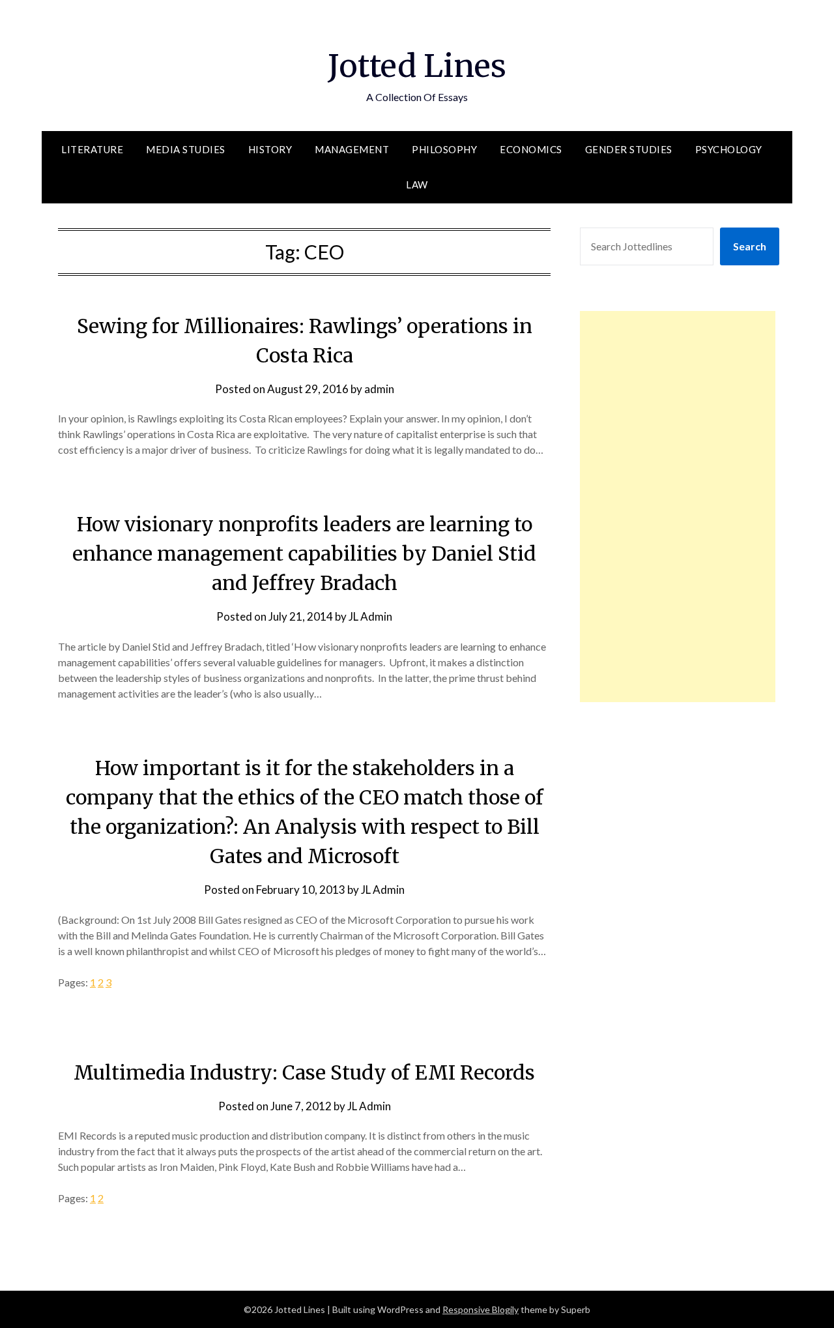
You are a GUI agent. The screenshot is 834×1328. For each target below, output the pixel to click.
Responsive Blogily (480, 1309)
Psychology (728, 149)
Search (749, 246)
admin (379, 389)
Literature (92, 149)
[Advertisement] (677, 506)
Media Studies (185, 149)
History (270, 149)
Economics (531, 149)
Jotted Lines (417, 65)
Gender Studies (628, 149)
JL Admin (370, 616)
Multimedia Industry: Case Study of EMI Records (304, 1072)
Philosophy (444, 149)
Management (352, 149)
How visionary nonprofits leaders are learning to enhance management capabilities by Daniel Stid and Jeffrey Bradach (304, 553)
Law (417, 184)
